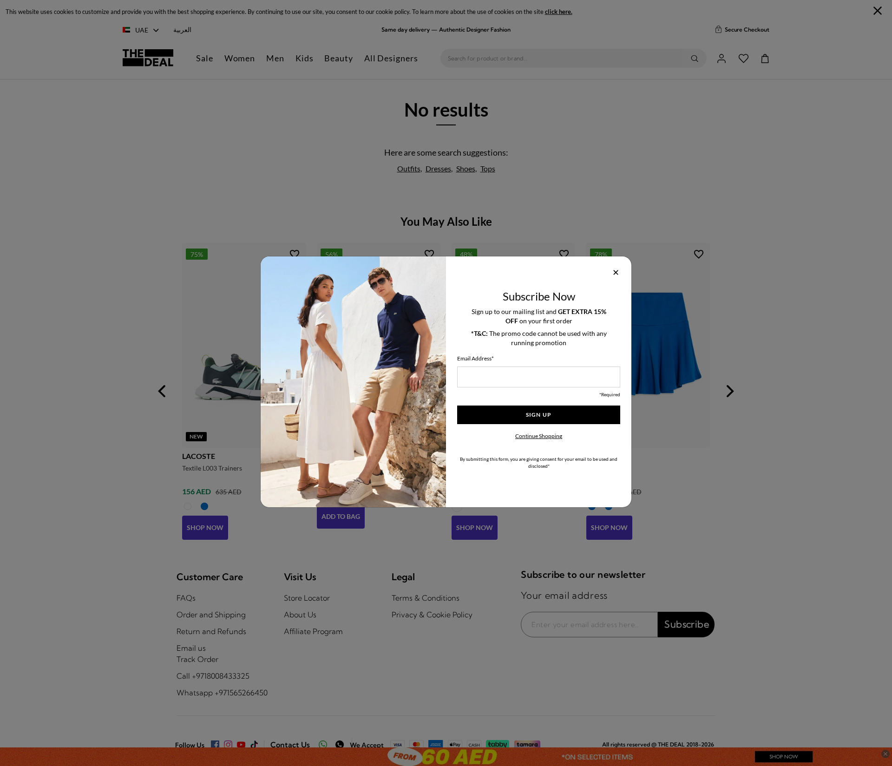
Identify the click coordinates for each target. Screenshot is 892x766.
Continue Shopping (538, 435)
